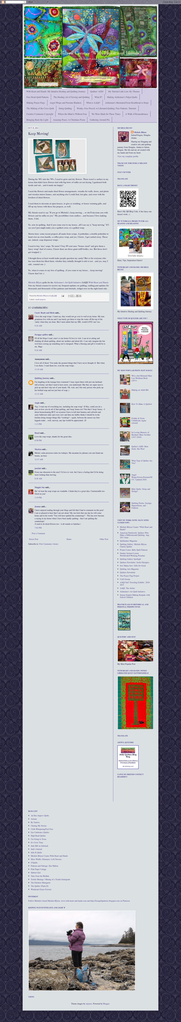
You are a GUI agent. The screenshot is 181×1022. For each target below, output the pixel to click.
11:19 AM (39, 369)
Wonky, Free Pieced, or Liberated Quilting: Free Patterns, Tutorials (106, 108)
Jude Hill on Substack (39, 845)
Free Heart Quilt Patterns (37, 97)
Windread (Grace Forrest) (41, 889)
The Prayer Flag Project (129, 575)
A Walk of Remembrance (136, 113)
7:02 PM (38, 527)
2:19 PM (38, 497)
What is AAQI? (93, 102)
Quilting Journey (42, 378)
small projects (40, 299)
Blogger (106, 1003)
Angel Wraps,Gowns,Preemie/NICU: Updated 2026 (142, 477)
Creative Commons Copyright (39, 113)
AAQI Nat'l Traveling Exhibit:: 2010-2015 (135, 583)
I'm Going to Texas (38, 839)
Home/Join (123, 761)
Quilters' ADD (96, 91)
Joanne (38, 506)
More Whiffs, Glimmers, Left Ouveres (46, 859)
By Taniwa (35, 822)
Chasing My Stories (39, 825)
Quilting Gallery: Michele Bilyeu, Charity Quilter (133, 545)
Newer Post (33, 539)
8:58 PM (38, 440)
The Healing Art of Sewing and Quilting (71, 97)
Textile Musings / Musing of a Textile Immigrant (50, 879)
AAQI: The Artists (127, 588)
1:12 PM (38, 424)
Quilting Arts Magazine (129, 569)
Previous (124, 763)
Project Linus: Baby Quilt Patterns (133, 549)
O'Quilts (34, 862)
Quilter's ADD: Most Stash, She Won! (140, 447)
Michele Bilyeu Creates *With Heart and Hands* (136, 528)
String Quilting (65, 108)
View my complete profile (127, 156)
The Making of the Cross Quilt (40, 108)
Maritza (38, 449)
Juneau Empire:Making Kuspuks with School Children (135, 596)
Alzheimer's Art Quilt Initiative (67, 282)
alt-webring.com (128, 766)
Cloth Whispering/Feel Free (42, 829)
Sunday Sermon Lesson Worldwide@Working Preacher (132, 554)
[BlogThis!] (72, 295)
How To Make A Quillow (142, 404)
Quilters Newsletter (127, 572)
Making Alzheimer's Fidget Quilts (122, 97)
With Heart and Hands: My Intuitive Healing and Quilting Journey (55, 91)
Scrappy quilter (41, 334)
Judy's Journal (36, 849)
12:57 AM (39, 459)
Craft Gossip (125, 579)
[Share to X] (74, 295)
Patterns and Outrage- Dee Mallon (44, 865)
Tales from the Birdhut (40, 876)
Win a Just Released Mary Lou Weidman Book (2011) (142, 378)
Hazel (37, 432)
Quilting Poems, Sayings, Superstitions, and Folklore (142, 505)
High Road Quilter (38, 835)
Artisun (34, 819)
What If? (98, 97)
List (130, 761)
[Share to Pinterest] (80, 295)
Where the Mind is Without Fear (72, 113)
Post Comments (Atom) (48, 544)
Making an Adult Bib (140, 390)
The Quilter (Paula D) (40, 886)
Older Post (104, 539)
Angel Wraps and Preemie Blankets (65, 102)
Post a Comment (38, 533)
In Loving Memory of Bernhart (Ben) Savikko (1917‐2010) (141, 434)
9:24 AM (38, 325)
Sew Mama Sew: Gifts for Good (133, 565)
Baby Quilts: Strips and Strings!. (141, 490)
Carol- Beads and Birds (45, 312)
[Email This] (69, 295)
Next (135, 761)
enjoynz (89, 1003)
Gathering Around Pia (100, 119)
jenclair (38, 468)
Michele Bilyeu (35, 282)
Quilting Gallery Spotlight (130, 559)
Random (132, 763)
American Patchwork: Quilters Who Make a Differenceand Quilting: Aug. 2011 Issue (135, 535)
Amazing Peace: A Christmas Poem (69, 119)
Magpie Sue (40, 487)
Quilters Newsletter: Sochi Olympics (134, 562)
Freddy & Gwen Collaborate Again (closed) (139, 420)
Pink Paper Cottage (38, 869)
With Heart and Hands (98, 282)
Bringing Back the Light (37, 119)
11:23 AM (39, 394)
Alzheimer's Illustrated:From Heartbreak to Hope (127, 102)
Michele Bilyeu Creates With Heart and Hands (49, 855)
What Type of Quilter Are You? (142, 461)
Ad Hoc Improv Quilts (40, 815)
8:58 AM (38, 478)
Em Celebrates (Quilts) (40, 832)
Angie (37, 402)
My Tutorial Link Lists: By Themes (124, 91)
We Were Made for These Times (106, 113)
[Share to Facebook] (77, 295)
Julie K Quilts (36, 852)
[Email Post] (62, 295)
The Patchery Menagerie (40, 882)
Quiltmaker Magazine (128, 540)
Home (69, 539)
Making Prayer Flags (35, 102)
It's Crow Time (37, 842)
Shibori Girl (36, 872)
